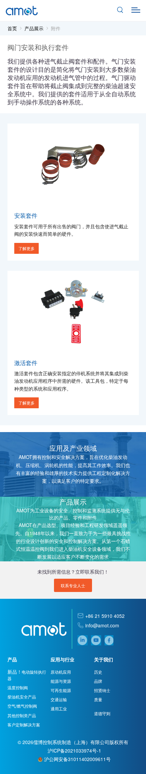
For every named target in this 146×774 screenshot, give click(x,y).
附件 (55, 28)
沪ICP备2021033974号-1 (74, 750)
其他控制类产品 (21, 715)
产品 (12, 659)
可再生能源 (61, 690)
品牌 (98, 681)
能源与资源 (61, 681)
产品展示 (33, 28)
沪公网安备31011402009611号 (77, 759)
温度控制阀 (17, 687)
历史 (98, 672)
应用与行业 (62, 659)
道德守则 (102, 713)
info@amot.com (102, 625)
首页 (12, 28)
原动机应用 (61, 672)
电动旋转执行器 (26, 675)
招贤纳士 (102, 690)
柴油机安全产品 (21, 696)
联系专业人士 (73, 585)
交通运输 (59, 699)
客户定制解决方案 (23, 724)
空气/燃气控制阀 (22, 706)
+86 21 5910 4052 (105, 615)
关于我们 (103, 659)
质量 (98, 699)
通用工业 (59, 708)
